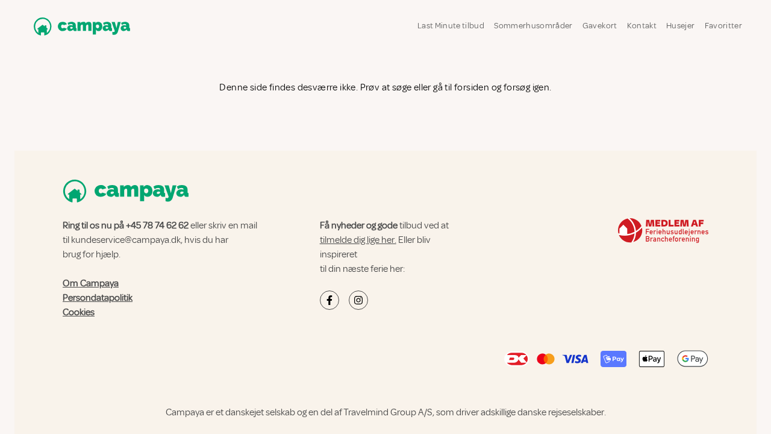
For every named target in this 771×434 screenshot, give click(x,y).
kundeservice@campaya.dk (126, 240)
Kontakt (642, 25)
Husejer (680, 25)
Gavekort (599, 25)
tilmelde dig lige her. (358, 240)
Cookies (79, 312)
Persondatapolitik (98, 298)
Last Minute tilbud (450, 25)
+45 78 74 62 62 (157, 225)
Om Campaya (91, 283)
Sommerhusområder (533, 25)
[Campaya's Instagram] (358, 300)
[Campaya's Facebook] (329, 300)
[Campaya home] (79, 26)
